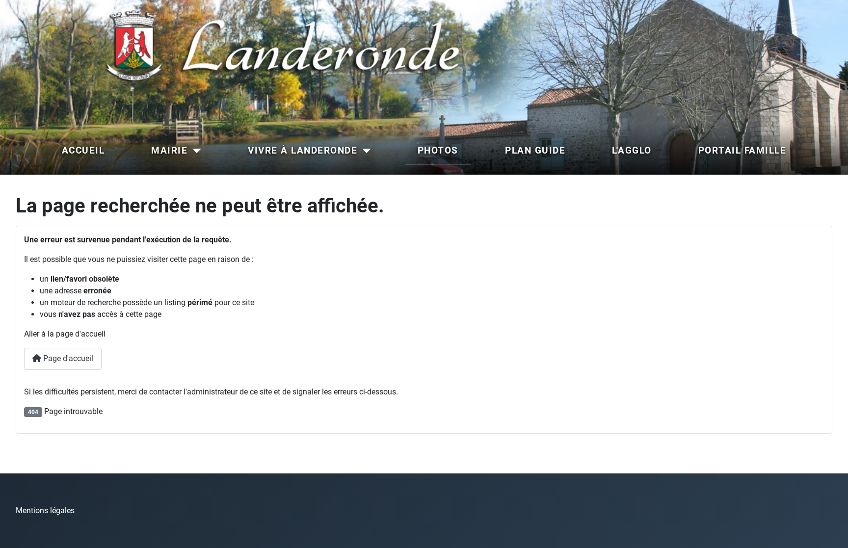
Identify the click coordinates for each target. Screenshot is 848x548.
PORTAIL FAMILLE (742, 150)
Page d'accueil (67, 358)
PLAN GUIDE (535, 150)
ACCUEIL (83, 150)
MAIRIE (169, 150)
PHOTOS (438, 150)
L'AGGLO (632, 150)
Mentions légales (45, 510)
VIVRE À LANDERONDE (302, 150)
